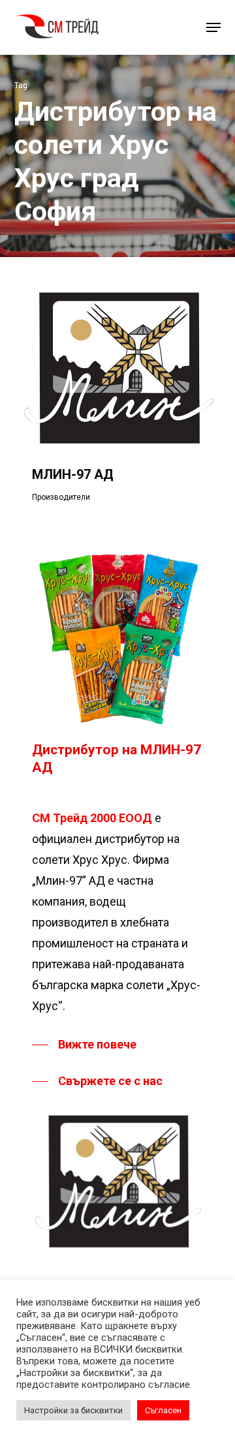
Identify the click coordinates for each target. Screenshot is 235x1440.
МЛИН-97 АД (73, 474)
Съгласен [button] (163, 1410)
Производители (61, 497)
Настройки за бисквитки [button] (73, 1410)
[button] (213, 27)
